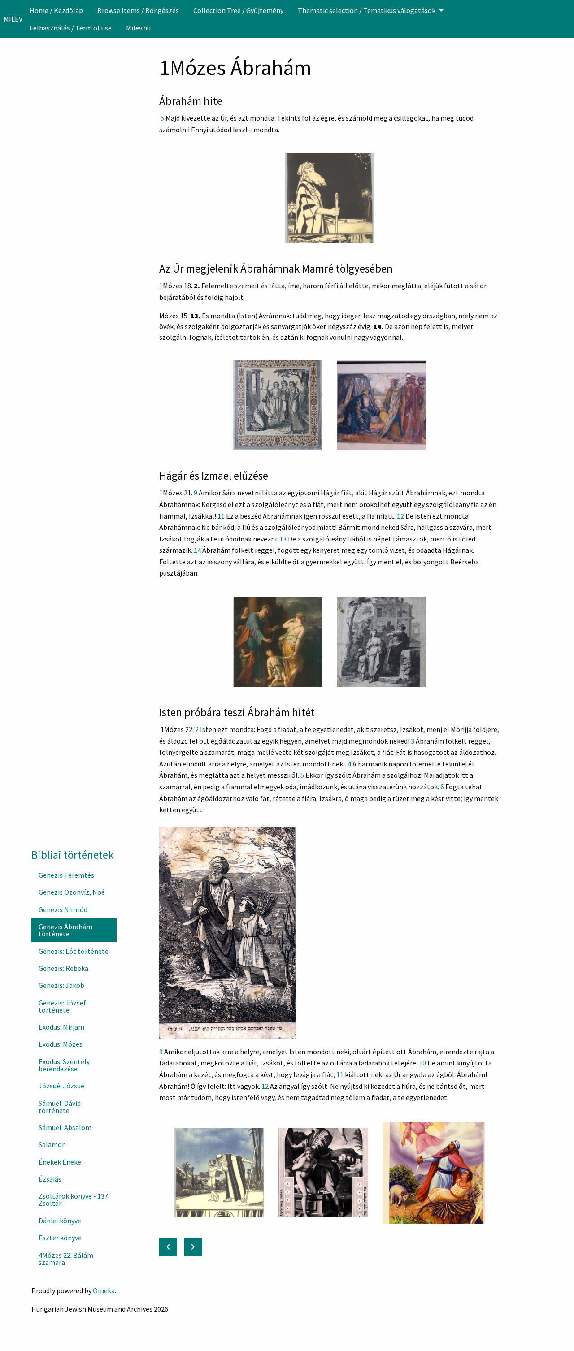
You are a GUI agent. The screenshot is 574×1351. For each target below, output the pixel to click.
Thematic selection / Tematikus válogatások (366, 10)
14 (197, 550)
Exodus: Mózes (61, 1043)
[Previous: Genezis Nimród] (168, 1247)
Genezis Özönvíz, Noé (72, 892)
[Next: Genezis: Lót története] (193, 1247)
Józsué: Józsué (61, 1085)
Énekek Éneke (60, 1161)
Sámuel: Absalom (65, 1127)
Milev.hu (138, 27)
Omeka (104, 1290)
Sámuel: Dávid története (60, 1107)
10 (422, 1062)
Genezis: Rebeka (63, 968)
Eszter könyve (60, 1237)
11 (221, 515)
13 (283, 538)
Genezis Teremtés (66, 874)
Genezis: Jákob (61, 985)
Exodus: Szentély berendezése (64, 1065)
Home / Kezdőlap (56, 10)
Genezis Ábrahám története (65, 930)
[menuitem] (56, 10)
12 (400, 515)
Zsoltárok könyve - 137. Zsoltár (74, 1199)
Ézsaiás (50, 1178)
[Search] (566, 18)
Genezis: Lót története (74, 951)
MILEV (13, 18)
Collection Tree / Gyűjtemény (238, 10)
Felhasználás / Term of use (71, 27)
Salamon (52, 1144)
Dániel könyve (60, 1220)
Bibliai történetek (72, 855)
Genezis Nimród (63, 909)
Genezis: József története (62, 1006)
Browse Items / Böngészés (138, 10)
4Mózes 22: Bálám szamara (66, 1259)
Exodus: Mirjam (61, 1026)
